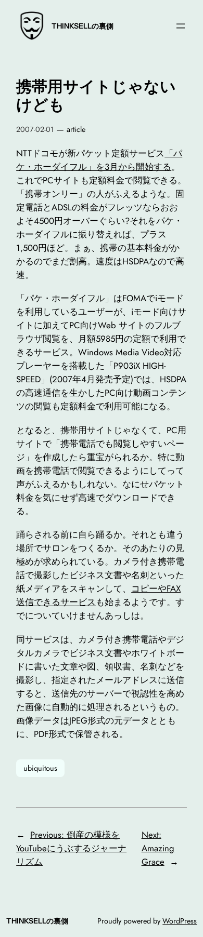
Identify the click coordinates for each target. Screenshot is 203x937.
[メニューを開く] (180, 26)
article (76, 129)
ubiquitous (40, 768)
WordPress (179, 921)
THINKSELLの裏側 (82, 26)
